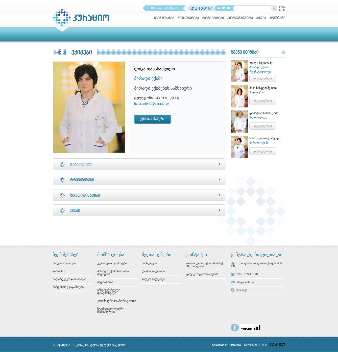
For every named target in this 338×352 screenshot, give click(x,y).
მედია (261, 18)
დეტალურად (262, 78)
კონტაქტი (277, 18)
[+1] (91, 228)
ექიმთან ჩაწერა (240, 18)
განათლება (81, 165)
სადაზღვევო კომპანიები (69, 279)
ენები (75, 211)
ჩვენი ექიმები (213, 18)
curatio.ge (241, 290)
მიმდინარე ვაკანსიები (68, 287)
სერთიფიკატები (85, 196)
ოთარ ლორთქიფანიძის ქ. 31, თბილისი (204, 265)
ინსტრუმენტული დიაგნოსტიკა (108, 291)
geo (282, 9)
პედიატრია (105, 282)
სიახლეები (149, 263)
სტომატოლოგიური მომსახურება (110, 310)
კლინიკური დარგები (112, 263)
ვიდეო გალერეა (153, 279)
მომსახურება (188, 18)
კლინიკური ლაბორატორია (116, 301)
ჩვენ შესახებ (164, 18)
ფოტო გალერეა (153, 271)
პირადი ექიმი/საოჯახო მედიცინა (113, 272)
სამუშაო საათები (64, 263)
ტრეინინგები (82, 180)
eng (282, 6)
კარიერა (59, 271)
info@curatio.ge (245, 282)
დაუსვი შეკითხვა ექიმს (202, 274)
